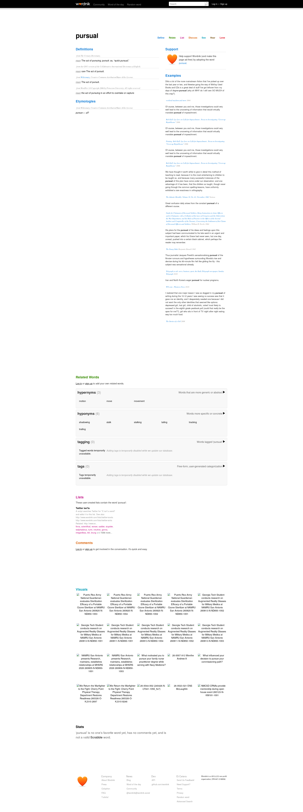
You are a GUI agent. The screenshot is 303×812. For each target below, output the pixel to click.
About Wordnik (108, 780)
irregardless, (81, 532)
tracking (193, 422)
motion (82, 401)
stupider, (109, 526)
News (129, 776)
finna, (78, 526)
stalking (138, 422)
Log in (79, 383)
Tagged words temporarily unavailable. (92, 452)
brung (94, 532)
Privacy (180, 792)
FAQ (103, 792)
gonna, (105, 529)
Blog (129, 780)
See (204, 37)
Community (99, 4)
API (153, 780)
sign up (88, 383)
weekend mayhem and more (176, 100)
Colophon (105, 788)
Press (104, 784)
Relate (172, 37)
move (109, 401)
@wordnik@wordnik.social (138, 792)
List (182, 37)
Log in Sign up (219, 3)
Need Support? (183, 784)
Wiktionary (85, 77)
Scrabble (96, 737)
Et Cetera (181, 776)
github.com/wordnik (160, 784)
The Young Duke (172, 249)
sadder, (102, 526)
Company (106, 776)
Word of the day (116, 4)
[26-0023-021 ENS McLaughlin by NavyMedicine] (182, 687)
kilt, (89, 532)
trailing (82, 429)
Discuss (193, 37)
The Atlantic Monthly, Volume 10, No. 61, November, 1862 (187, 197)
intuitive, (98, 529)
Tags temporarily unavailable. (87, 476)
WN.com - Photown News (175, 287)
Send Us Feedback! (185, 780)
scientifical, (86, 526)
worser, (95, 526)
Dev (153, 776)
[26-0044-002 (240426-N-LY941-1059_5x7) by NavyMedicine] (151, 687)
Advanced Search (185, 801)
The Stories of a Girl (173, 321)
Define (160, 37)
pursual (182, 63)
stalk (109, 422)
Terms (179, 788)
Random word (134, 4)
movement (139, 401)
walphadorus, (82, 529)
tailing (164, 422)
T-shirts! (105, 797)
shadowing (84, 422)
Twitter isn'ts (83, 508)
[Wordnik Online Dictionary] (83, 3)
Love (222, 37)
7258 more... (106, 532)
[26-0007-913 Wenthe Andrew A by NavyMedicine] (182, 656)
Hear (212, 37)
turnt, (91, 529)
